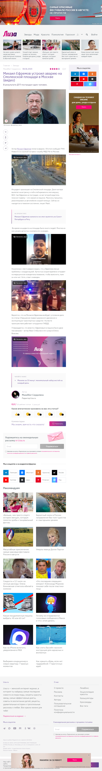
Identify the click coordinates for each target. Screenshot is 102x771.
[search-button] (87, 35)
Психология (57, 34)
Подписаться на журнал (13, 716)
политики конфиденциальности (16, 453)
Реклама (58, 692)
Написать (59, 424)
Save (6, 121)
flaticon (15, 750)
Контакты (58, 695)
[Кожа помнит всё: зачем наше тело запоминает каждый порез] (90, 45)
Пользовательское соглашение (62, 704)
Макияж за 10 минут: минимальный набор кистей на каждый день (40, 381)
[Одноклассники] (92, 74)
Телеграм (13, 473)
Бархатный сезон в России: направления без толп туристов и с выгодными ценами (70, 55)
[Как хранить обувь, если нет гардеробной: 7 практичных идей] (51, 657)
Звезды (28, 34)
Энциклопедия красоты (87, 693)
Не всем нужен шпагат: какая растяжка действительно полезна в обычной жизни (12, 55)
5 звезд (59, 69)
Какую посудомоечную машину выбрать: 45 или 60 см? (17, 616)
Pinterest (45, 480)
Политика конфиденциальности (64, 710)
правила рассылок (31, 453)
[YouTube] (84, 79)
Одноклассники (46, 473)
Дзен (28, 480)
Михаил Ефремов (24, 149)
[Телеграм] (75, 74)
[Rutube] (75, 79)
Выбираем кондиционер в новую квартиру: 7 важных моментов (15, 664)
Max (60, 480)
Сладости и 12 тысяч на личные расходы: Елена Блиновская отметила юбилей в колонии (18, 585)
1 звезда (51, 69)
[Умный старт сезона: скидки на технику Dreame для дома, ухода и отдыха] (32, 45)
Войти (94, 34)
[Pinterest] (77, 84)
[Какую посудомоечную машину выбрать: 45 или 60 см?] (18, 603)
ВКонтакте (30, 473)
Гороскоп (70, 34)
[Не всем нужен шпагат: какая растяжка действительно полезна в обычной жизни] (12, 45)
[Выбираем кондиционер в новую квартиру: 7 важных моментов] (18, 657)
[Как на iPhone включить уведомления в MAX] (18, 635)
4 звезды (57, 69)
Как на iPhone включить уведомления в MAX (14, 648)
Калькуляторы (86, 698)
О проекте (58, 688)
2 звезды (53, 69)
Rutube (61, 473)
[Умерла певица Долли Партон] (51, 537)
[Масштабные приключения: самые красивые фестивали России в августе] (18, 537)
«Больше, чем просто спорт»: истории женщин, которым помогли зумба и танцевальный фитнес (50, 55)
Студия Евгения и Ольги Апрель (21, 748)
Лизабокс (84, 688)
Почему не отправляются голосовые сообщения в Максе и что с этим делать (50, 618)
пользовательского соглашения (50, 451)
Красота (45, 34)
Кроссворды (85, 702)
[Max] (90, 84)
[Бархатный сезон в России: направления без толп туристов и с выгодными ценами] (71, 45)
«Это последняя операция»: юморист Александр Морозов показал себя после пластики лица (50, 585)
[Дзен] (92, 79)
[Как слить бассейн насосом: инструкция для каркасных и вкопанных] (51, 635)
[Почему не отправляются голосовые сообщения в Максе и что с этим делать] (51, 603)
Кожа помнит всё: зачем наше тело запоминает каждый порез (90, 54)
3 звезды (55, 69)
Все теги (84, 706)
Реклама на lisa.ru (74, 154)
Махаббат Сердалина (12, 69)
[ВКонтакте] (84, 74)
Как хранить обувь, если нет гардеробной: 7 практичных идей (49, 664)
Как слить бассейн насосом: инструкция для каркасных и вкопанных (49, 650)
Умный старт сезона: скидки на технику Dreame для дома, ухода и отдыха (31, 55)
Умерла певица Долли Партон (50, 549)
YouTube (13, 480)
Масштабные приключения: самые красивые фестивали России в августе (16, 552)
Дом (79, 34)
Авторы (57, 699)
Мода (36, 34)
